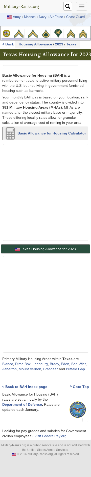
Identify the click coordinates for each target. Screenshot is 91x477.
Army (17, 17)
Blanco (7, 364)
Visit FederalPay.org (50, 436)
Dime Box (23, 364)
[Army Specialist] (58, 33)
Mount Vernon (30, 369)
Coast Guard (75, 17)
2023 (59, 44)
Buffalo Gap (75, 369)
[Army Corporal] (70, 33)
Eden (65, 364)
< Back (8, 44)
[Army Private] (19, 33)
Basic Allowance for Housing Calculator (51, 133)
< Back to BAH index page (24, 387)
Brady (54, 364)
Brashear (50, 369)
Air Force (56, 17)
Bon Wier (78, 364)
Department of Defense (22, 404)
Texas (71, 44)
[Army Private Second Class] (33, 33)
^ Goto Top (79, 387)
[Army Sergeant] (83, 33)
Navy (43, 17)
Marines (30, 17)
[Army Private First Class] (46, 33)
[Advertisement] (45, 191)
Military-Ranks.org (21, 6)
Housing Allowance (35, 44)
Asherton (9, 369)
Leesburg (40, 364)
